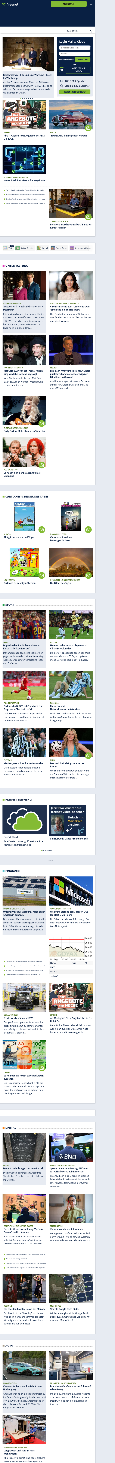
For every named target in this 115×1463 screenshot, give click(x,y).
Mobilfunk (68, 4)
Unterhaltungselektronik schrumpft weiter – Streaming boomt (25, 966)
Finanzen (12, 871)
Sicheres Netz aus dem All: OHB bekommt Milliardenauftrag (24, 970)
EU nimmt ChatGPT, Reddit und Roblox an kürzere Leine (23, 975)
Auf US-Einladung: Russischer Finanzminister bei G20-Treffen (25, 190)
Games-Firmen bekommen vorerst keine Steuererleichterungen (26, 1254)
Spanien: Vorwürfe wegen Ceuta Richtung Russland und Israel (25, 199)
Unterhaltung (16, 266)
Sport (9, 604)
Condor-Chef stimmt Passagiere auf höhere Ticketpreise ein (24, 962)
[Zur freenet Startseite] (9, 3)
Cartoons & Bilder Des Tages (26, 496)
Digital (10, 1127)
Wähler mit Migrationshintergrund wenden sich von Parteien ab (26, 203)
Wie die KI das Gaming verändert (16, 1259)
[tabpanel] (28, 65)
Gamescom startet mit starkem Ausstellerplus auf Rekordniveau (26, 1263)
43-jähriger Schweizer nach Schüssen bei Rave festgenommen (25, 195)
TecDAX (54, 975)
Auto (9, 1345)
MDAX (53, 971)
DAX (52, 967)
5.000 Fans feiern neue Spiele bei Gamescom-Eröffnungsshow (25, 1268)
